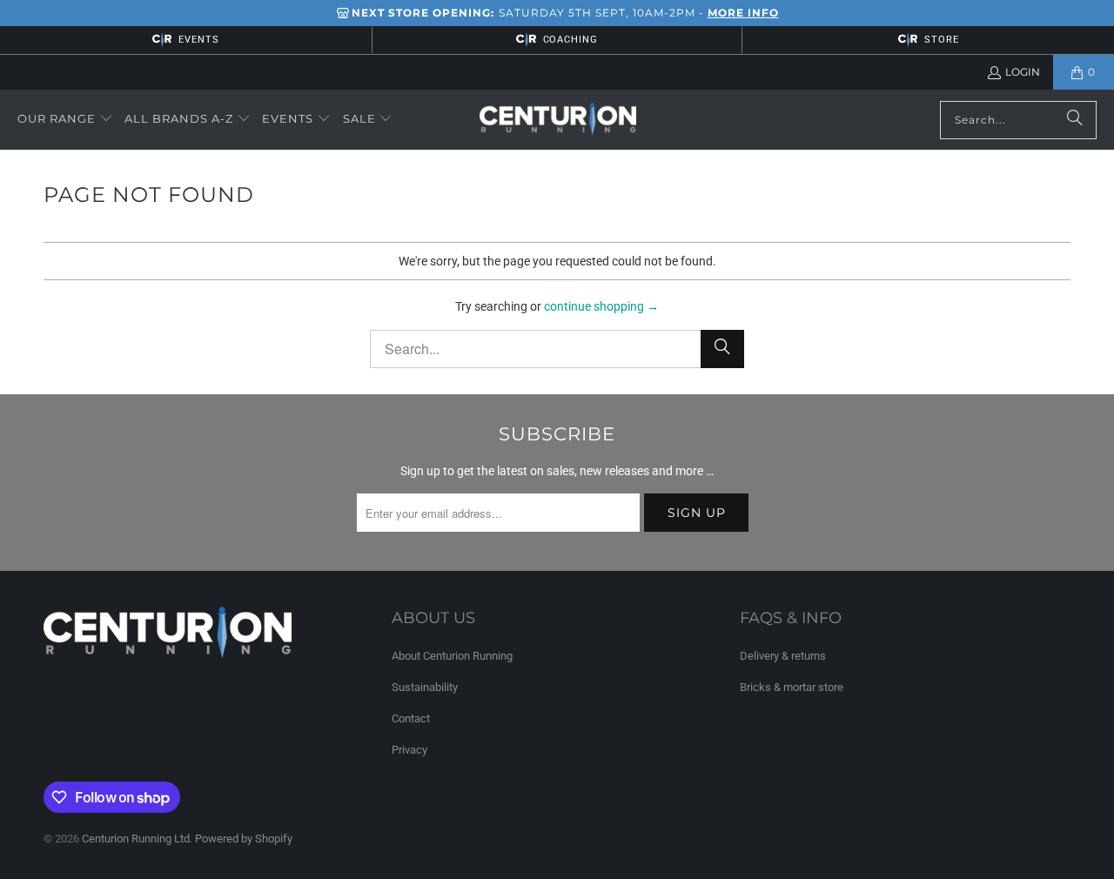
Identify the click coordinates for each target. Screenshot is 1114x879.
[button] (65, 119)
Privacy (409, 749)
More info (743, 12)
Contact (411, 718)
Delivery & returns (783, 655)
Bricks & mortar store (791, 687)
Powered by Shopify (243, 838)
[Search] (1075, 120)
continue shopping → (601, 306)
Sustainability (425, 687)
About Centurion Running (452, 655)
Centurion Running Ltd (136, 838)
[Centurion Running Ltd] (558, 120)
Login (1022, 71)
